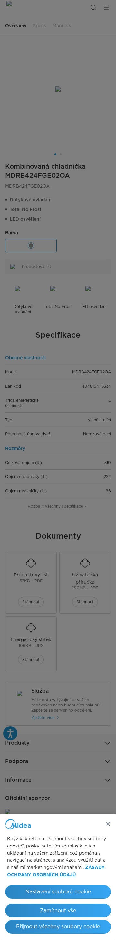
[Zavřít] (107, 824)
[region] (58, 877)
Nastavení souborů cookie (58, 892)
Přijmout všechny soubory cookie (58, 927)
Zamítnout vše (58, 910)
